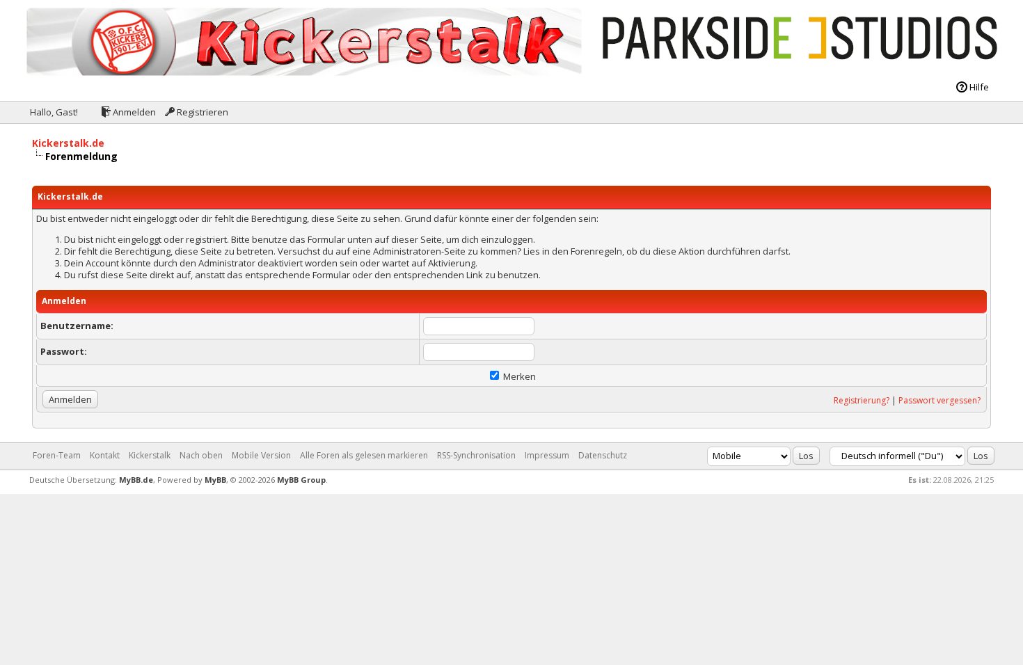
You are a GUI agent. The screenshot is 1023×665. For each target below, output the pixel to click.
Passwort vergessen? (939, 400)
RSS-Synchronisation (476, 455)
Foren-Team (57, 455)
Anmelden (133, 112)
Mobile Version (261, 455)
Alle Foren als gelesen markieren (364, 455)
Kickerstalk (149, 455)
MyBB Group (301, 479)
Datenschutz (602, 455)
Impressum (547, 455)
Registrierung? (861, 400)
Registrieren (201, 112)
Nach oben (201, 455)
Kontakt (105, 455)
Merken (518, 376)
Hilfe (978, 87)
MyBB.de (136, 479)
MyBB (215, 479)
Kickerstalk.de (68, 143)
